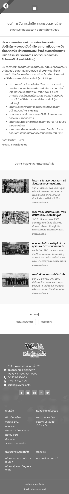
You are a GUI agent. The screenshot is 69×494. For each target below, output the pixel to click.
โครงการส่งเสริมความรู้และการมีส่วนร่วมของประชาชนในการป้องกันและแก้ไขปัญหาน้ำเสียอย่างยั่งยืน (49, 182)
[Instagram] (41, 392)
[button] (35, 8)
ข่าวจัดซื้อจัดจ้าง (19, 144)
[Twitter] (47, 392)
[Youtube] (27, 392)
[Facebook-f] (21, 392)
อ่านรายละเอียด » (40, 202)
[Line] (34, 392)
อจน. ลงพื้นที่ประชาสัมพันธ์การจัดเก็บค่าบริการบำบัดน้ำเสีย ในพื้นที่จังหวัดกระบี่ (48, 245)
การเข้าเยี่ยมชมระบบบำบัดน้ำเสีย (48, 274)
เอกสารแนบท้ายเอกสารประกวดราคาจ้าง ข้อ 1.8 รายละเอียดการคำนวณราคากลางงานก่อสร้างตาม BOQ (36, 131)
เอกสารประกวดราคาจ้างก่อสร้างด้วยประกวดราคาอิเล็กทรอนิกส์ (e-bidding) (35, 109)
